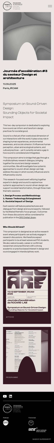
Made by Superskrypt (42, 439)
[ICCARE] (12, 6)
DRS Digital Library (27, 217)
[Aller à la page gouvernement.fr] (13, 409)
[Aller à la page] (14, 423)
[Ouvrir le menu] (50, 6)
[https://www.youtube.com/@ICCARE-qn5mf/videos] (5, 396)
